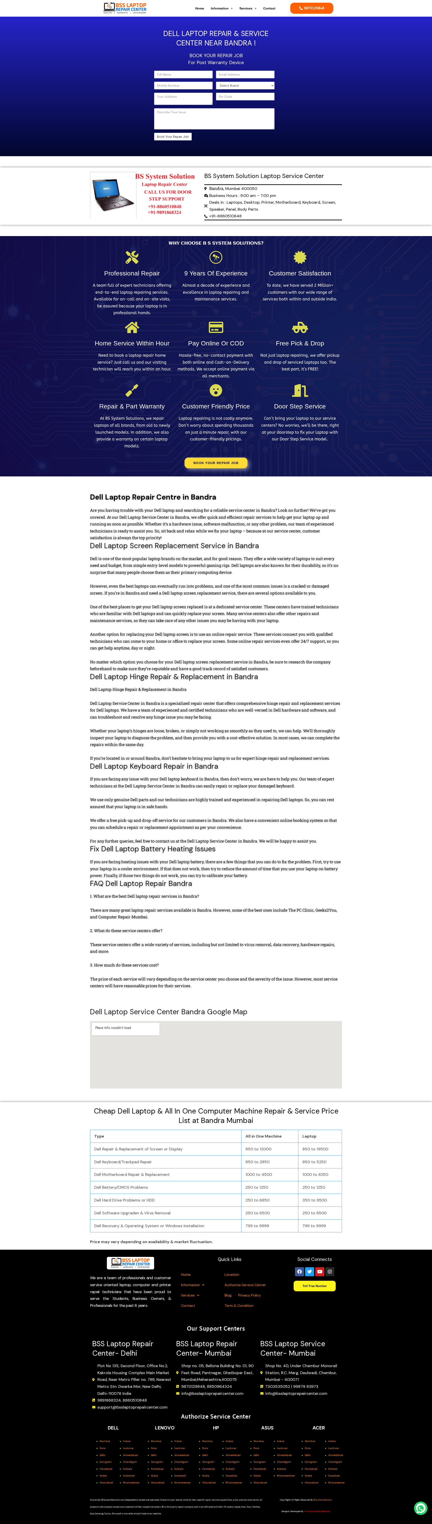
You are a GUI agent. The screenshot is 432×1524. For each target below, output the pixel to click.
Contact (269, 8)
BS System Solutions (322, 1500)
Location (232, 1274)
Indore (126, 1441)
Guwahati (129, 1475)
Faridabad (106, 1468)
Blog (228, 1295)
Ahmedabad (130, 1455)
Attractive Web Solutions (318, 1511)
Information (220, 8)
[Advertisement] (120, 86)
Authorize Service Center (245, 1285)
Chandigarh (130, 1461)
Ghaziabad (106, 1482)
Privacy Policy (249, 1295)
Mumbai (105, 1441)
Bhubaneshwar (286, 1475)
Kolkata (127, 1468)
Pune (102, 1448)
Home (199, 8)
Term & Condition (239, 1305)
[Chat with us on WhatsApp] (421, 1508)
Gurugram (106, 1461)
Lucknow (128, 1448)
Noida (103, 1475)
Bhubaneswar (131, 1482)
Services (245, 8)
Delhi (102, 1455)
